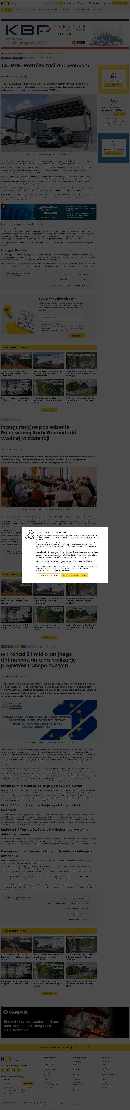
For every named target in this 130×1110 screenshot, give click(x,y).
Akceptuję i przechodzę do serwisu (74, 575)
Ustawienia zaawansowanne (48, 575)
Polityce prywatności (60, 570)
